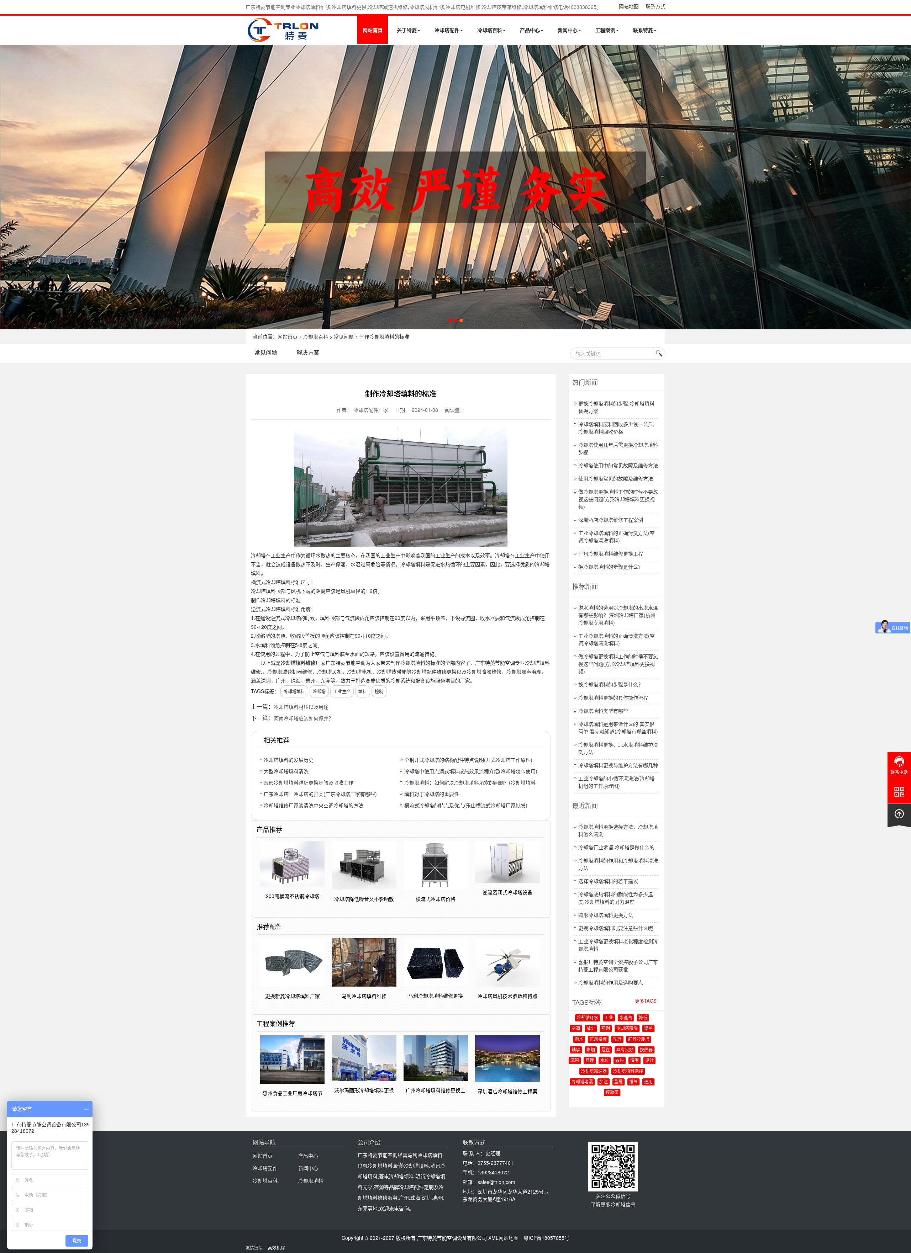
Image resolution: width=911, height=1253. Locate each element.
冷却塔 (319, 691)
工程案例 (605, 29)
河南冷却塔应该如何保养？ (303, 718)
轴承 (576, 1049)
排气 (633, 1081)
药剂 (605, 1028)
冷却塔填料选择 (628, 1071)
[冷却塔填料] (455, 187)
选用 (648, 1081)
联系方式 (655, 6)
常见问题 (344, 336)
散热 (619, 1060)
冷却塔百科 (489, 29)
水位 (604, 1060)
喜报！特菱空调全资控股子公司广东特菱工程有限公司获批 (618, 965)
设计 (649, 1060)
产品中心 (530, 29)
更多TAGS (646, 1000)
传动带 (612, 1092)
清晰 (634, 1060)
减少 (590, 1028)
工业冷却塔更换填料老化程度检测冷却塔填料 (618, 945)
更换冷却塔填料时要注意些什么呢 (615, 927)
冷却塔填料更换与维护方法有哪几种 (618, 765)
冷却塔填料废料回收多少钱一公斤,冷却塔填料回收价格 (616, 427)
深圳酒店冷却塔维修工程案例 (610, 519)
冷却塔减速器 (594, 1071)
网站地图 (629, 6)
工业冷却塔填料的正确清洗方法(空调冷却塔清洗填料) (616, 536)
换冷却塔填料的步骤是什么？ (610, 566)
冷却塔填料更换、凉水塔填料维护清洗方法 (618, 748)
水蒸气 (626, 1017)
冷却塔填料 (412, 564)
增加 (590, 1049)
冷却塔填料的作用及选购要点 (610, 982)
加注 (603, 1081)
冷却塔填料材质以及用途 (301, 706)
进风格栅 (598, 1039)
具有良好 (624, 1049)
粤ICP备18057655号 (546, 1237)
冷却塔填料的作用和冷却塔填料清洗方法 (618, 864)
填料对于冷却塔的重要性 (431, 793)
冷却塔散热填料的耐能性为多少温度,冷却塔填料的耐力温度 (615, 898)
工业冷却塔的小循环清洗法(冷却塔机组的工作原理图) (616, 782)
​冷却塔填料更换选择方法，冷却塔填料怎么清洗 (618, 830)
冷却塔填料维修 (298, 662)
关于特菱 (407, 29)
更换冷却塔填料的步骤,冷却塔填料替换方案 (616, 407)
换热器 (646, 1049)
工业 (609, 1017)
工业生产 (342, 691)
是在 (605, 1049)
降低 (643, 1017)
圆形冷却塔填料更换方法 (605, 914)
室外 (617, 1039)
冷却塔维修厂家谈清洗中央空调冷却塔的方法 (313, 805)
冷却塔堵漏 (582, 1081)
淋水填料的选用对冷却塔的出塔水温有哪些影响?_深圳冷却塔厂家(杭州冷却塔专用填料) (618, 615)
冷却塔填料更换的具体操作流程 (613, 697)
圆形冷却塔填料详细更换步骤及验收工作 (308, 782)
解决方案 (307, 352)
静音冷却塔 (638, 1039)
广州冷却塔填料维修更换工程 (610, 553)
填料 (362, 691)
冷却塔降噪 (627, 1028)
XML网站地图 (503, 1237)
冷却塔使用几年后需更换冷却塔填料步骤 (618, 448)
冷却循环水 (587, 1017)
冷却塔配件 (447, 29)
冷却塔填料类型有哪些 (603, 710)
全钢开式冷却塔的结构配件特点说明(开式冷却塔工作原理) (468, 759)
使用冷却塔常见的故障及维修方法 (615, 478)
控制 (379, 691)
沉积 (574, 1060)
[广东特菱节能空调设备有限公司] (284, 38)
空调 (576, 1028)
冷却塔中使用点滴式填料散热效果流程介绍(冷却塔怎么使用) (470, 771)
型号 (618, 1081)
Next (7, 187)
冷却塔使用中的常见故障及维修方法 (618, 465)
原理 (589, 1060)
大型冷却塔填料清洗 (286, 771)
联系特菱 (643, 29)
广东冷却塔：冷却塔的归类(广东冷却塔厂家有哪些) (320, 793)
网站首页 (373, 29)
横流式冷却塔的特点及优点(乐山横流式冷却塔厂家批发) (465, 805)
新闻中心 (568, 29)
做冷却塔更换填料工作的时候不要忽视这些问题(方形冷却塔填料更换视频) (618, 499)
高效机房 (276, 1247)
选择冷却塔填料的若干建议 (608, 881)
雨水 (579, 1039)
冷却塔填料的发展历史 (289, 759)
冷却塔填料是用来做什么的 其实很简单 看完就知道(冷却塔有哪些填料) (618, 727)
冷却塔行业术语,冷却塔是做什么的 (616, 847)
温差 (648, 1028)
